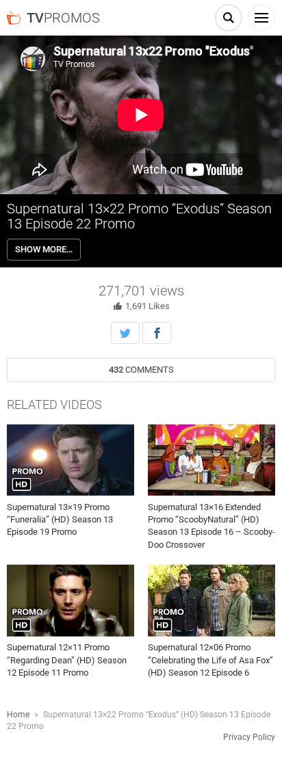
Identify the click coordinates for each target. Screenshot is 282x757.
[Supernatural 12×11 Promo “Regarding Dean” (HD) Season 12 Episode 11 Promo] (70, 601)
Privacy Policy (249, 737)
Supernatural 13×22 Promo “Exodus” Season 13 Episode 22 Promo (139, 216)
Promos (63, 18)
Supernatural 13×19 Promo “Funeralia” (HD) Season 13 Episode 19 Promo (60, 519)
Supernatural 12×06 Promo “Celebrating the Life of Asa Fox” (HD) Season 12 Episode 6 (210, 659)
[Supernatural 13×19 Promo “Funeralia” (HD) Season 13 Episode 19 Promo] (70, 460)
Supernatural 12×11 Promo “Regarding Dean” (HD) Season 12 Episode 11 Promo (67, 659)
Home (18, 714)
